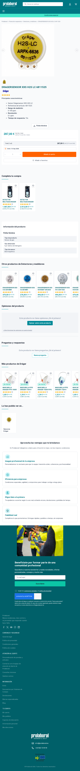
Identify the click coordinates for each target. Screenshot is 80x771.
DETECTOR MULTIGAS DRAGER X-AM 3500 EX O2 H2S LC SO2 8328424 (27, 201)
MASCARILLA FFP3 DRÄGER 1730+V (26, 388)
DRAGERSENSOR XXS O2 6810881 (27, 289)
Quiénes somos (7, 676)
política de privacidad (45, 591)
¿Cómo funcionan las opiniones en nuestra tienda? (17, 330)
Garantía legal (7, 637)
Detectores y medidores (30, 21)
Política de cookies (9, 648)
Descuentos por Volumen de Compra (12, 690)
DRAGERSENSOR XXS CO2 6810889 (10, 289)
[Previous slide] (3, 50)
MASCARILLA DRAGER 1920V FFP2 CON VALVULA (45, 389)
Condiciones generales (10, 644)
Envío (4, 686)
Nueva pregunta (40, 355)
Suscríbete (40, 584)
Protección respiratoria (15, 21)
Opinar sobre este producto (40, 323)
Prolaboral (4, 21)
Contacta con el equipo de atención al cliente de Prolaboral (11, 666)
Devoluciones (7, 695)
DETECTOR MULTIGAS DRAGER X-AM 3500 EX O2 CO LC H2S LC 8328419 (10, 201)
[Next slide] (76, 50)
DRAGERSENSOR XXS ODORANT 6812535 (45, 289)
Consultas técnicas (9, 672)
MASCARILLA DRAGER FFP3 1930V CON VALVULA (10, 389)
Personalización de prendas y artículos (12, 659)
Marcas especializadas (10, 699)
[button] (4, 81)
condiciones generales (30, 591)
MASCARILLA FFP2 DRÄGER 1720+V (61, 388)
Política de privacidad (9, 640)
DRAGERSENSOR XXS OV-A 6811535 (62, 289)
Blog (4, 703)
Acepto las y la (34, 591)
